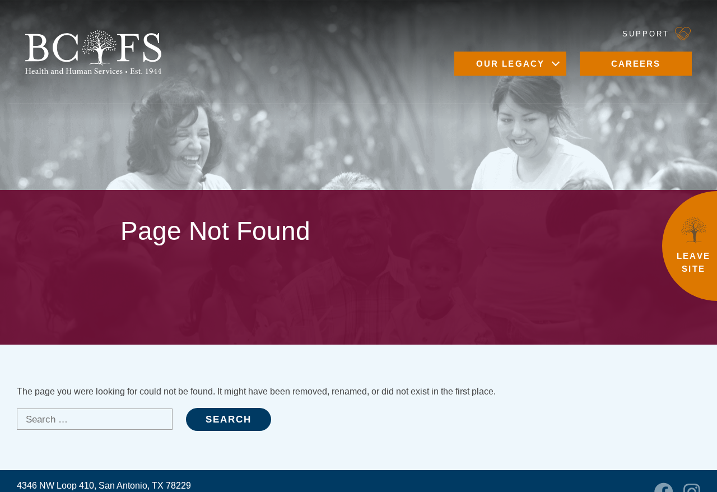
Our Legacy (510, 63)
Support (645, 34)
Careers (636, 63)
